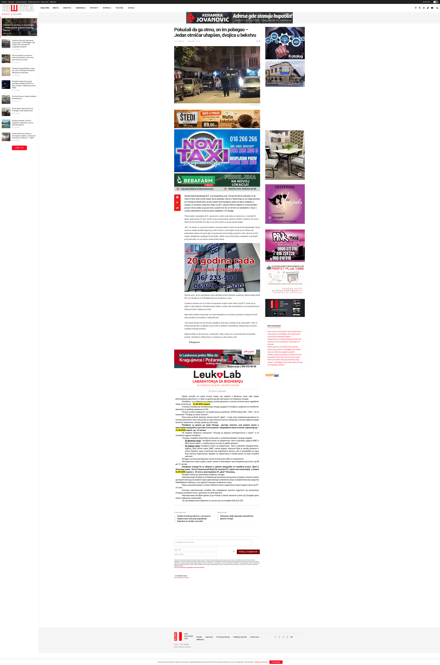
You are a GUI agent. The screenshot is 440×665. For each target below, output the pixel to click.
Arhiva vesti (44, 2)
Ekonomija (80, 8)
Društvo (67, 8)
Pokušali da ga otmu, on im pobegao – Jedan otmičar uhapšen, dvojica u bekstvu (18, 27)
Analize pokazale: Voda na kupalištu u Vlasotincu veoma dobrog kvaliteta (22, 123)
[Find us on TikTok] (428, 8)
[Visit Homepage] (18, 8)
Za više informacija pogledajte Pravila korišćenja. (189, 567)
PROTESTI (94, 8)
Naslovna (45, 8)
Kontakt (4, 2)
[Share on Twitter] (177, 202)
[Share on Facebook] (177, 197)
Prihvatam (276, 662)
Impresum (11, 2)
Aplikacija (53, 2)
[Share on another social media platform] (177, 208)
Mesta (55, 8)
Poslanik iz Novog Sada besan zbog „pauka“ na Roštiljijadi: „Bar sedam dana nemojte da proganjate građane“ (284, 334)
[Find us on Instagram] (424, 8)
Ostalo (131, 8)
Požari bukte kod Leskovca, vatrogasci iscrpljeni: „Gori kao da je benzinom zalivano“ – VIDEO (24, 136)
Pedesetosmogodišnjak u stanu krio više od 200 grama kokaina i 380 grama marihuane (23, 70)
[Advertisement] (239, 607)
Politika (119, 8)
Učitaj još (19, 148)
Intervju (107, 8)
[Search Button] (437, 8)
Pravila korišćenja (21, 2)
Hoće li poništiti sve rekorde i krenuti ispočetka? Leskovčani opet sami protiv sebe (23, 57)
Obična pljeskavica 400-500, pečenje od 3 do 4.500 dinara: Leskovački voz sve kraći (284, 341)
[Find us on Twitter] (420, 8)
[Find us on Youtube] (432, 8)
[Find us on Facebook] (415, 8)
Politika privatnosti (34, 2)
